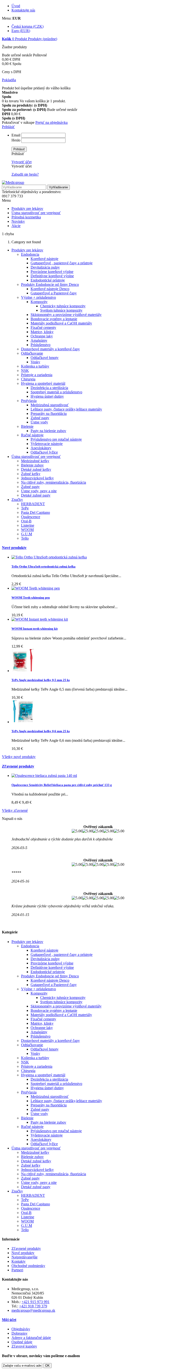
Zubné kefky (30, 474)
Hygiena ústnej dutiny (47, 396)
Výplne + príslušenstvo (38, 297)
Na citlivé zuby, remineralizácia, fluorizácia (53, 482)
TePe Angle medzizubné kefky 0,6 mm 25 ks (40, 731)
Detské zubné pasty (35, 495)
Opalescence (30, 517)
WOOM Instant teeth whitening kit (34, 628)
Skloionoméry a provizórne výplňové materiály (66, 315)
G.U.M (26, 534)
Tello (25, 538)
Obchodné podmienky (28, 1266)
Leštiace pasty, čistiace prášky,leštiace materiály (66, 409)
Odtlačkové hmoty (45, 358)
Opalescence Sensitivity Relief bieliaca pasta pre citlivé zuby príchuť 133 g (61, 785)
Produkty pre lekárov (27, 208)
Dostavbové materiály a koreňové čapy (50, 349)
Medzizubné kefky (35, 461)
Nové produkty (14, 548)
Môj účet (9, 1320)
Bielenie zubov (32, 465)
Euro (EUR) (20, 31)
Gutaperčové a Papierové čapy (54, 293)
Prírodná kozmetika (26, 217)
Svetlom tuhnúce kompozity (61, 310)
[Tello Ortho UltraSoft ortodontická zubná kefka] (49, 557)
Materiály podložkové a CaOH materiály (61, 323)
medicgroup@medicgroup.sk (33, 1310)
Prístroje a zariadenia (36, 375)
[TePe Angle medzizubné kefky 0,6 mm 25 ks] (23, 722)
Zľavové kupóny (24, 1346)
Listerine (27, 525)
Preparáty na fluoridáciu (49, 414)
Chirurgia (28, 379)
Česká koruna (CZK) (27, 26)
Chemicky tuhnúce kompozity (63, 306)
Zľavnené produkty (18, 766)
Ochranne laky (42, 336)
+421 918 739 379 (33, 1306)
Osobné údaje (21, 1342)
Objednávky (20, 1329)
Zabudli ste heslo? (25, 174)
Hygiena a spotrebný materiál (43, 383)
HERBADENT (33, 504)
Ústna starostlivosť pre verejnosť (36, 213)
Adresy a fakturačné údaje (31, 1338)
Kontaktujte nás (23, 10)
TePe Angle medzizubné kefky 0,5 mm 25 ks (40, 680)
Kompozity (39, 302)
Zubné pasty (40, 418)
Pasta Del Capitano (35, 512)
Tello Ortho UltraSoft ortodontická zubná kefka (43, 566)
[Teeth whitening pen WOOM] (35, 588)
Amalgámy (39, 340)
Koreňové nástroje (44, 259)
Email (15, 135)
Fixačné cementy (43, 327)
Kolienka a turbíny (35, 366)
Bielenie (27, 426)
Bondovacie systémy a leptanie (54, 319)
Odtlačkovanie (32, 353)
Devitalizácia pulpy (45, 267)
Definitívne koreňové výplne (52, 276)
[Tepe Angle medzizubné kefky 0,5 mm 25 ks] (23, 671)
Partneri (17, 1270)
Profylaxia (29, 401)
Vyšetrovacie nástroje (47, 444)
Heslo (15, 140)
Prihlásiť (8, 127)
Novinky (18, 221)
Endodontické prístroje (48, 280)
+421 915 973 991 (35, 1302)
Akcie (16, 226)
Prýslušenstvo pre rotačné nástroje (56, 439)
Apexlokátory (41, 448)
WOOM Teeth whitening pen (30, 597)
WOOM (27, 530)
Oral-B (26, 521)
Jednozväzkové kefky (37, 478)
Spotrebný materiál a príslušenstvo (56, 392)
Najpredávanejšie (24, 1257)
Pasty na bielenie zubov (48, 431)
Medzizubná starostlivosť (50, 405)
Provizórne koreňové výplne (52, 272)
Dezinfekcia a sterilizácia (49, 388)
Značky (17, 500)
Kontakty (18, 1261)
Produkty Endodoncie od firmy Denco (50, 284)
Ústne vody (39, 422)
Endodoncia (30, 254)
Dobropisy (19, 1333)
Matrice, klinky (42, 332)
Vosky (35, 362)
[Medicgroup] (13, 182)
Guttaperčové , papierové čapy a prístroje (62, 263)
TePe (25, 508)
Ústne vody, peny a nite (39, 491)
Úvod (15, 6)
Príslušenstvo (40, 345)
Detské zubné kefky (36, 469)
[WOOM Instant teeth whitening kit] (39, 619)
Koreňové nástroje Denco (50, 289)
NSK (25, 370)
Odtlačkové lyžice (44, 452)
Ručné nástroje (32, 435)
